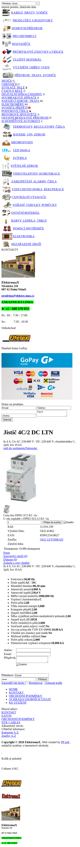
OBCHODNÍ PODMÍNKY (25, 696)
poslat (33, 448)
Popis (6, 552)
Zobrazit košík (53, 682)
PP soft (65, 742)
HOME (13, 689)
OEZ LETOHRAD (51, 539)
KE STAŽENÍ (17, 702)
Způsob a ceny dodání (16, 562)
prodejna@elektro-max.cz (17, 295)
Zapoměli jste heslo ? (13, 682)
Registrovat (35, 682)
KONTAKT (16, 692)
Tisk (27, 448)
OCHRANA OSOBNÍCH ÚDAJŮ (30, 699)
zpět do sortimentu (14, 448)
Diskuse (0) (10, 559)
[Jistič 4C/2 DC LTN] (41, 477)
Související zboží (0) (15, 556)
